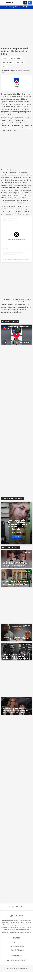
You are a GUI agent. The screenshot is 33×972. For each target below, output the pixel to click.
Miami (5, 58)
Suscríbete (16, 942)
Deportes (20, 62)
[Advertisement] (16, 28)
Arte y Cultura (7, 62)
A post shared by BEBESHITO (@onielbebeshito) (17, 259)
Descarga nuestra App (16, 946)
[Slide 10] (26, 541)
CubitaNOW (8, 3)
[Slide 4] (13, 541)
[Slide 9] (24, 541)
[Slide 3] (11, 541)
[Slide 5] (15, 541)
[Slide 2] (9, 541)
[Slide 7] (20, 541)
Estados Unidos (16, 58)
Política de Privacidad (17, 950)
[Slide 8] (22, 541)
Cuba (4, 66)
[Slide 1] (7, 541)
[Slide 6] (17, 541)
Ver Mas (16, 537)
